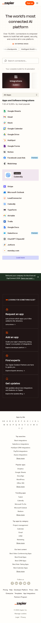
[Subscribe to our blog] (28, 583)
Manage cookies (20, 613)
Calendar (20, 529)
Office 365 (20, 483)
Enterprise (9, 593)
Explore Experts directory (14, 370)
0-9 (3, 421)
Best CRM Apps (20, 561)
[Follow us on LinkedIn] (16, 583)
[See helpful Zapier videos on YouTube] (24, 583)
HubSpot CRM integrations (20, 448)
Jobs (36, 590)
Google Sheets (20, 472)
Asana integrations (20, 455)
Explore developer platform (15, 347)
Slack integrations (20, 440)
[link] (16, 80)
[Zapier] (8, 3)
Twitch (20, 497)
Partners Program (20, 597)
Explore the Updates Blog (14, 394)
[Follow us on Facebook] (12, 583)
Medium (20, 511)
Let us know (10, 324)
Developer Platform (21, 590)
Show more (20, 458)
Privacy (23, 617)
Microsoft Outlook (20, 508)
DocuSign (20, 476)
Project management (20, 525)
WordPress (20, 479)
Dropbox (20, 469)
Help (11, 590)
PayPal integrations (20, 451)
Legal (17, 617)
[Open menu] (37, 3)
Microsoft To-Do (20, 504)
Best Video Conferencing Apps (20, 553)
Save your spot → (28, 278)
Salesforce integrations (20, 444)
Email (21, 532)
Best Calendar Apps (20, 568)
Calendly (20, 500)
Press (31, 590)
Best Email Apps (20, 557)
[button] (20, 258)
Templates (18, 593)
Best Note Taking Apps (20, 564)
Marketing (20, 539)
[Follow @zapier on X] (20, 583)
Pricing (5, 590)
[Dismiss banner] (38, 277)
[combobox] (20, 61)
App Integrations (29, 593)
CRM (20, 536)
